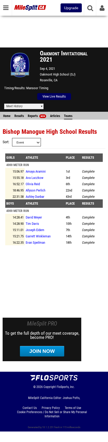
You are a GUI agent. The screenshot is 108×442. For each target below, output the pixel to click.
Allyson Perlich (35, 190)
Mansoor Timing (37, 88)
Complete (88, 171)
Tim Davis (32, 224)
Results (19, 116)
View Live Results (54, 96)
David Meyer (34, 217)
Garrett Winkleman (38, 236)
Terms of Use (73, 408)
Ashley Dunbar (35, 197)
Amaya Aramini (36, 171)
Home (6, 116)
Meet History (14, 106)
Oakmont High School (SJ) (57, 74)
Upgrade (71, 8)
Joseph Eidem (35, 230)
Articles (55, 116)
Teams (68, 116)
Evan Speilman (35, 242)
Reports (36, 116)
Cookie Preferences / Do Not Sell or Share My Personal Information (52, 414)
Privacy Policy (51, 408)
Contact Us (30, 408)
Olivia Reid (33, 184)
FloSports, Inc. (66, 387)
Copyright (50, 387)
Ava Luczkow (34, 178)
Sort (5, 142)
